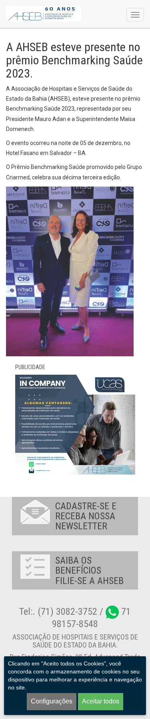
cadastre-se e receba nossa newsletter (85, 516)
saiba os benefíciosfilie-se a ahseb (89, 570)
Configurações (51, 701)
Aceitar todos (100, 701)
